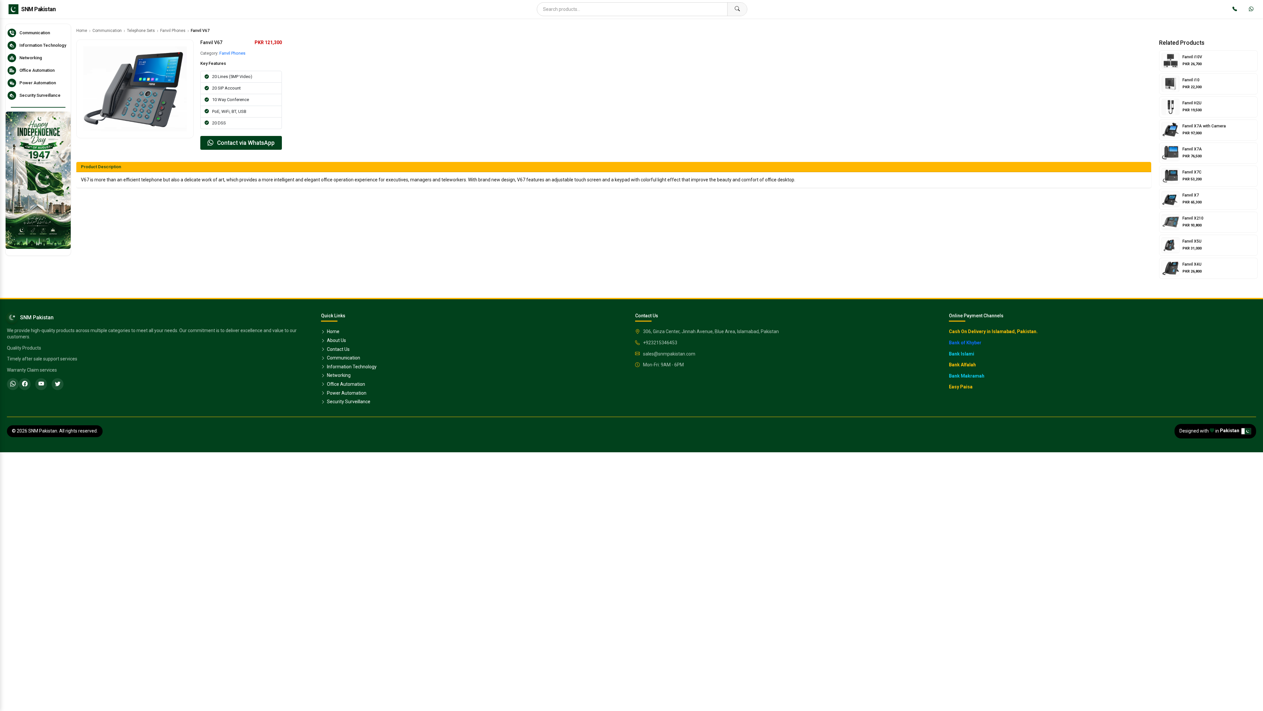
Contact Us (338, 349)
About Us (336, 340)
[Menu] (11, 9)
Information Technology (351, 366)
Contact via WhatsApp (245, 143)
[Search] (737, 9)
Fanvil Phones (173, 30)
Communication (107, 30)
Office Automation (345, 384)
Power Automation (346, 393)
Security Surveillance (348, 401)
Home (81, 30)
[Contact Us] (1234, 9)
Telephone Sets (141, 30)
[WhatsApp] (1251, 9)
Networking (338, 375)
